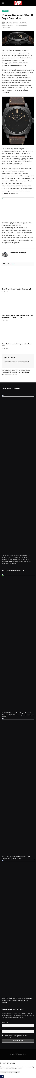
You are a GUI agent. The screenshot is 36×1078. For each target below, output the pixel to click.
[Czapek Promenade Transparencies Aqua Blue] (18, 332)
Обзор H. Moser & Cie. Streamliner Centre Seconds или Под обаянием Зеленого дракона (17, 1000)
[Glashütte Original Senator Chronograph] (18, 277)
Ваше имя (5, 1022)
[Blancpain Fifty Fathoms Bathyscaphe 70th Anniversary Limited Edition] (18, 304)
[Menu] (3, 3)
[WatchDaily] (18, 3)
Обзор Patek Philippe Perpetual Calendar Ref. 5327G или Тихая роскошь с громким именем (18, 715)
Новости (5, 10)
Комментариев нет (21, 25)
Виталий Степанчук (12, 22)
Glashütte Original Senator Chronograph (16, 289)
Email (3, 1029)
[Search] (33, 3)
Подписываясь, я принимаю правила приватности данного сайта (15, 1036)
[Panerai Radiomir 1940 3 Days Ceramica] (18, 38)
